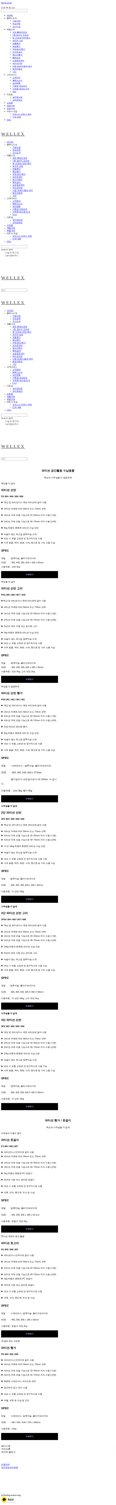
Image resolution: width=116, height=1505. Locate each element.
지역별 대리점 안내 (20, 88)
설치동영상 (17, 100)
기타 (14, 71)
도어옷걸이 (17, 52)
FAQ (14, 91)
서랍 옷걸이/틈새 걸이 (22, 66)
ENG (9, 119)
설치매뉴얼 (17, 97)
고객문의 (16, 77)
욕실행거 (16, 46)
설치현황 (16, 83)
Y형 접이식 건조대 (20, 35)
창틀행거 (16, 43)
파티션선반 (17, 63)
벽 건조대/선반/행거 (21, 38)
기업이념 (16, 21)
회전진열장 (17, 69)
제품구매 (11, 105)
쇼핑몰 (10, 102)
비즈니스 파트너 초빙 (21, 114)
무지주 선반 (17, 40)
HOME (10, 15)
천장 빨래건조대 (19, 32)
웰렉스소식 (17, 80)
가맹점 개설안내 (19, 86)
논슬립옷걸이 (18, 60)
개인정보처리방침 (9, 1467)
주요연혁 (16, 23)
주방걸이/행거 (18, 49)
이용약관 (5, 1464)
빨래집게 (16, 57)
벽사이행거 (17, 54)
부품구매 (11, 108)
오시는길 (16, 26)
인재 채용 (16, 117)
